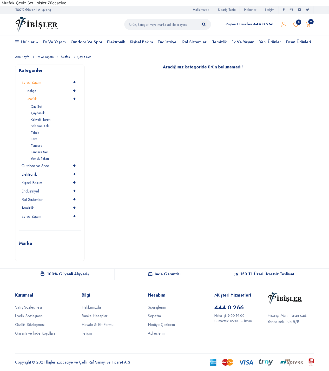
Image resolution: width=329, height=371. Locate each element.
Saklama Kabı (40, 126)
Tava (34, 139)
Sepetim (154, 316)
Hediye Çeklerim (161, 324)
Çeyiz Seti (84, 56)
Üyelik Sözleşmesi (29, 316)
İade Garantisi (167, 274)
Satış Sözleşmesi (28, 307)
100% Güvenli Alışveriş (68, 274)
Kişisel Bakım (141, 42)
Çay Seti (36, 106)
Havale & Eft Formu (97, 324)
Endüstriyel (168, 42)
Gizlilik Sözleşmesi (30, 324)
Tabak (35, 132)
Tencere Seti (39, 152)
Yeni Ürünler (270, 42)
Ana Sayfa (22, 56)
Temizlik (219, 42)
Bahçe (31, 90)
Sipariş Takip (227, 9)
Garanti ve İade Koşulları (35, 333)
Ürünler (27, 42)
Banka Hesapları (95, 316)
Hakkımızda (201, 9)
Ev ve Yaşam (54, 42)
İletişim (270, 9)
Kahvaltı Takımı (41, 119)
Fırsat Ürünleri (298, 42)
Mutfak (65, 56)
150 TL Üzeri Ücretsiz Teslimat (267, 274)
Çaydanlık (38, 113)
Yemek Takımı (40, 158)
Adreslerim (156, 333)
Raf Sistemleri (194, 42)
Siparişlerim (157, 307)
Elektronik (116, 42)
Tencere (36, 145)
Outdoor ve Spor (86, 42)
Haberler (250, 9)
